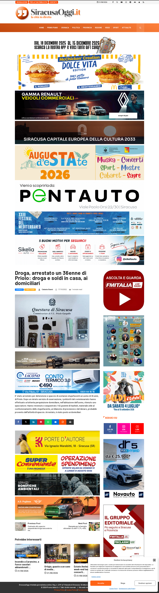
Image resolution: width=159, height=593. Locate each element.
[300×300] (123, 391)
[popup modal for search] (140, 27)
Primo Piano (52, 28)
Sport (116, 28)
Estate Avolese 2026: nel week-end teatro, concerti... (57, 569)
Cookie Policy (113, 588)
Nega (123, 583)
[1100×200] (79, 132)
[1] (123, 535)
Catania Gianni (47, 289)
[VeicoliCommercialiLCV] (79, 105)
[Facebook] (112, 2)
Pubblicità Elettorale (121, 36)
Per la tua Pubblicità (38, 2)
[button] (154, 560)
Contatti (53, 2)
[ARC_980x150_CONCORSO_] (79, 44)
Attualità (126, 28)
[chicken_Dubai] (79, 72)
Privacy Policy (59, 590)
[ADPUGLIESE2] (57, 508)
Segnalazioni (22, 2)
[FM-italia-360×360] (123, 290)
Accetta (101, 583)
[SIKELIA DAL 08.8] (79, 250)
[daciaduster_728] (57, 360)
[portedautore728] (57, 442)
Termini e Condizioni (86, 590)
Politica (76, 28)
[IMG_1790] (79, 195)
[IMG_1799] (57, 463)
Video (107, 28)
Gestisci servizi (96, 577)
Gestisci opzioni (145, 583)
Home (41, 28)
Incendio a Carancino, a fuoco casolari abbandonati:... (86, 564)
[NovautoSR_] (123, 469)
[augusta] (79, 162)
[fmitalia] (79, 223)
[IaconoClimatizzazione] (57, 381)
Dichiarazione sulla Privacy (127, 588)
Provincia (87, 28)
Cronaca (65, 28)
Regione (98, 28)
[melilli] (123, 341)
